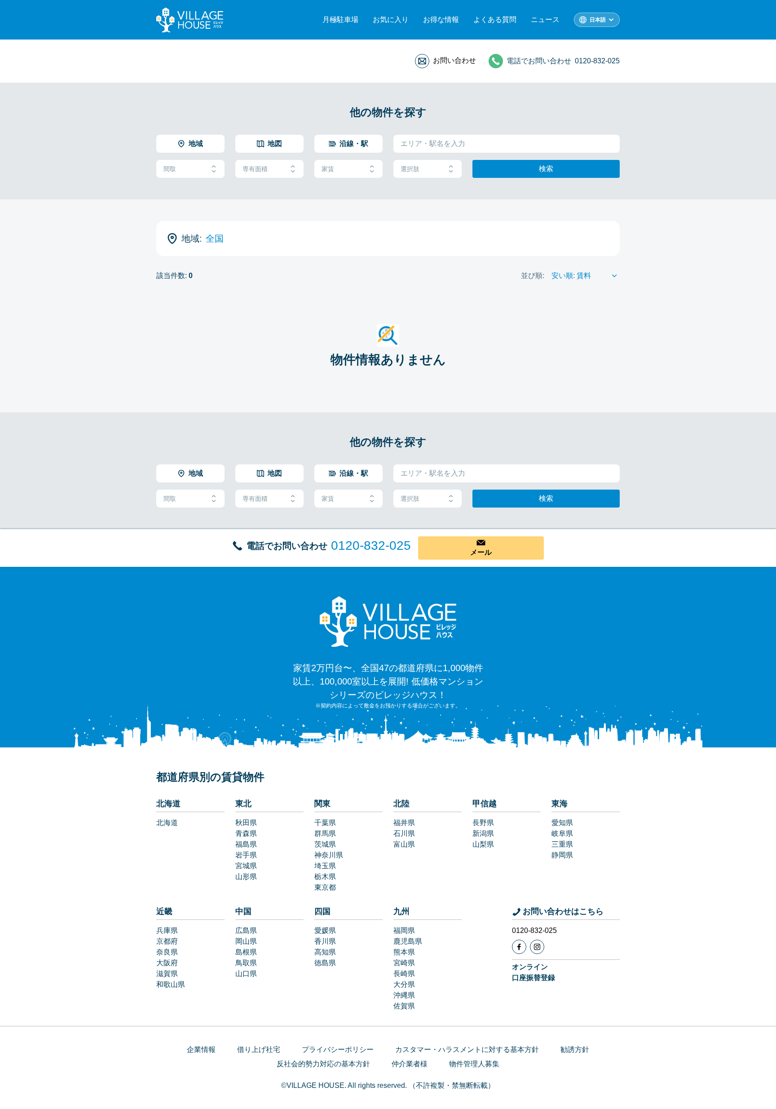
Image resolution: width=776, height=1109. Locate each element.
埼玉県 (325, 866)
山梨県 (483, 844)
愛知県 (562, 822)
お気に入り (391, 19)
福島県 (246, 844)
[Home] (388, 621)
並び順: (532, 275)
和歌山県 (170, 984)
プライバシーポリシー (338, 1049)
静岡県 (562, 855)
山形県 (246, 876)
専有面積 (255, 168)
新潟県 (483, 833)
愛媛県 (325, 930)
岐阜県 (562, 833)
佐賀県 (404, 1006)
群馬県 (325, 833)
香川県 (325, 941)
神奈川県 (328, 855)
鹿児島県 (407, 941)
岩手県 (246, 855)
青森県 (246, 833)
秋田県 (246, 822)
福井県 (404, 822)
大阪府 (167, 963)
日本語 (598, 20)
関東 (322, 803)
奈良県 (167, 952)
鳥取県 (246, 963)
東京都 (325, 887)
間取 (169, 168)
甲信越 (484, 803)
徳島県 (325, 963)
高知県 (325, 952)
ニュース (545, 19)
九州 (401, 911)
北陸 (401, 803)
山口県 (246, 973)
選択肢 (410, 168)
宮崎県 (404, 963)
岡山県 (246, 941)
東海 (559, 803)
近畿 (164, 911)
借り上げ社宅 (258, 1049)
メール (481, 552)
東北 (243, 803)
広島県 (246, 930)
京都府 (167, 941)
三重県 (562, 844)
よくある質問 (494, 19)
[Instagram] (537, 947)
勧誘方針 (574, 1049)
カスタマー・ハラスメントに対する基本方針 (467, 1049)
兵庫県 (167, 930)
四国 (322, 911)
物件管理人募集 (474, 1064)
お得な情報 (441, 19)
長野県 (483, 822)
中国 (243, 911)
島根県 (246, 952)
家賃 (328, 168)
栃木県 (325, 876)
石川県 (404, 833)
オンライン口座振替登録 (533, 972)
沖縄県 (404, 995)
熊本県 (404, 952)
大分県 (404, 984)
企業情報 (201, 1049)
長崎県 (404, 973)
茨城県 (325, 844)
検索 (546, 168)
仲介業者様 (410, 1064)
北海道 (168, 803)
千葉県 (325, 822)
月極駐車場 (340, 19)
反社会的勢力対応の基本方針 (323, 1064)
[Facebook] (519, 947)
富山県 (404, 844)
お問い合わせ (454, 60)
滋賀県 (167, 973)
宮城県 (246, 866)
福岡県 (404, 930)
